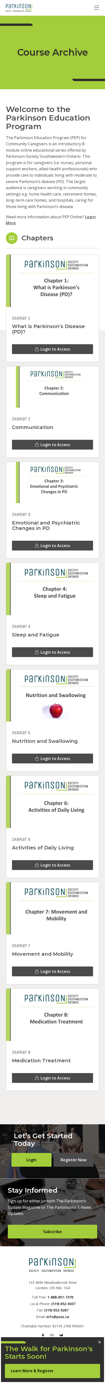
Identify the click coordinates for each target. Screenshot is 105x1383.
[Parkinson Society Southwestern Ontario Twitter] (61, 1336)
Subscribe (52, 1231)
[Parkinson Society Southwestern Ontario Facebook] (43, 1336)
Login (31, 1160)
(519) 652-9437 (63, 1303)
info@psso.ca (57, 1316)
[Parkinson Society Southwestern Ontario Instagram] (51, 1336)
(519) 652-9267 (56, 1310)
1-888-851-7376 (60, 1297)
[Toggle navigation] (96, 8)
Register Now (73, 1160)
